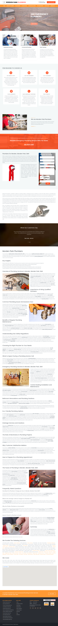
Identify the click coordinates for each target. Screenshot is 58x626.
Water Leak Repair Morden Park (7, 619)
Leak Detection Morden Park (7, 606)
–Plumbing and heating (49, 554)
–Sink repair (25, 554)
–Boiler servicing (29, 542)
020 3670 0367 (42, 2)
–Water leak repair (43, 554)
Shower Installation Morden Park (7, 611)
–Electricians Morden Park (18, 551)
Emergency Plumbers (10, 5)
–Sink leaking (21, 554)
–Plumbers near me (41, 553)
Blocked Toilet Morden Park (7, 602)
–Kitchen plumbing (15, 553)
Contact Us (53, 5)
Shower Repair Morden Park (7, 613)
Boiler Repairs (17, 5)
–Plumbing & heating (47, 553)
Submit (48, 183)
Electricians (47, 5)
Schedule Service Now (51, 2)
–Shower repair (16, 554)
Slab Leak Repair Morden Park (7, 616)
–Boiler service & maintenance (50, 550)
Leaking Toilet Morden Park (7, 608)
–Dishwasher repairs (11, 546)
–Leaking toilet (34, 553)
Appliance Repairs (40, 5)
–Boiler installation (17, 542)
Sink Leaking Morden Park (6, 614)
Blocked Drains (24, 5)
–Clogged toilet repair (7, 553)
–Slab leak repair (30, 554)
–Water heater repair (36, 554)
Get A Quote (52, 593)
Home (4, 5)
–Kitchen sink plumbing (22, 553)
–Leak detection (29, 553)
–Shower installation (10, 554)
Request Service (34, 23)
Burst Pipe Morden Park (6, 603)
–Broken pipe (46, 551)
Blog (17, 613)
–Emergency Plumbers (35, 550)
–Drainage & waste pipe (51, 542)
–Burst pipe (50, 551)
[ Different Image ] (42, 183)
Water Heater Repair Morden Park (8, 617)
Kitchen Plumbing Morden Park (7, 605)
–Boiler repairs (25, 545)
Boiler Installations (32, 5)
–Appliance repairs (5, 545)
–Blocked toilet (40, 551)
